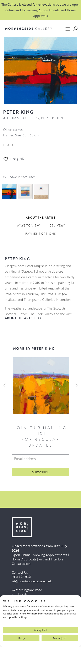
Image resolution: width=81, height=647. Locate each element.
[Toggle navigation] (68, 29)
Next (76, 385)
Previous (5, 385)
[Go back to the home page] (28, 28)
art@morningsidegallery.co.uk (32, 581)
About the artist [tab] (40, 217)
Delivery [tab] (57, 225)
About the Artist (20, 318)
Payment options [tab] (40, 233)
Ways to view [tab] (28, 225)
